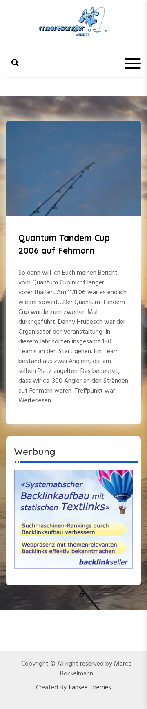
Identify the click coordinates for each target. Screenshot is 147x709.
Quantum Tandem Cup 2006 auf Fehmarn (64, 244)
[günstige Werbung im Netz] (73, 519)
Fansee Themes (90, 688)
